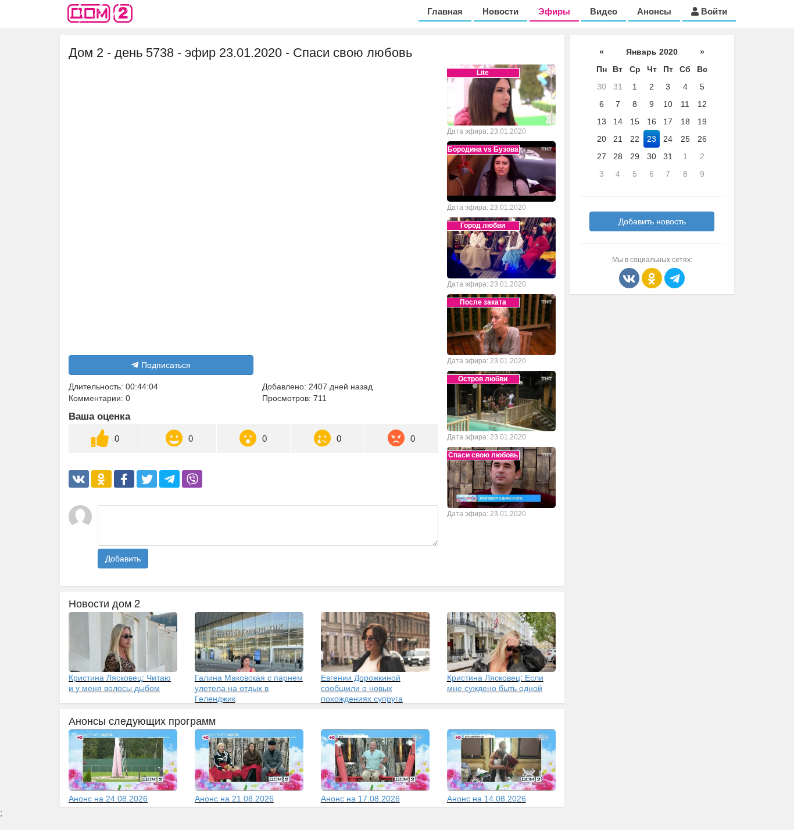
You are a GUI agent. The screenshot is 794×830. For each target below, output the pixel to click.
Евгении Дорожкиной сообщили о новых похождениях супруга (362, 687)
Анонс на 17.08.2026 (360, 798)
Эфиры (554, 11)
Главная (445, 11)
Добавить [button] (123, 558)
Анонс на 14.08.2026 (486, 798)
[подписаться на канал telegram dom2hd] (674, 277)
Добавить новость (652, 221)
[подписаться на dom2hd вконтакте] (630, 277)
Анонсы (654, 11)
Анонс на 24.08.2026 (108, 798)
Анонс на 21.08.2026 (234, 798)
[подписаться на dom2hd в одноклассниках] (653, 277)
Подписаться (166, 365)
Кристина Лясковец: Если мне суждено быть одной (495, 682)
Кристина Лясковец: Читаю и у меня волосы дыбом (120, 682)
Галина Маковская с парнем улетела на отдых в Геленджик (249, 687)
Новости (500, 11)
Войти (713, 11)
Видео (603, 11)
